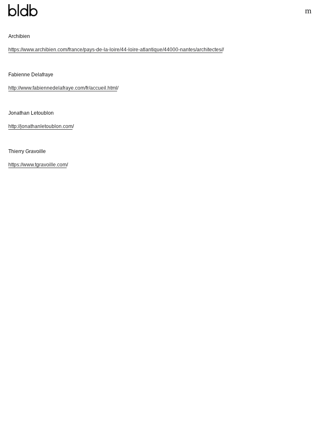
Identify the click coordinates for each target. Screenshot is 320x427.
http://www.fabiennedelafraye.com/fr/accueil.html (62, 88)
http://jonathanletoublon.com (40, 126)
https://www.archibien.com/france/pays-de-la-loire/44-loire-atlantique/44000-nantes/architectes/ (115, 50)
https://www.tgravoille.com (37, 165)
